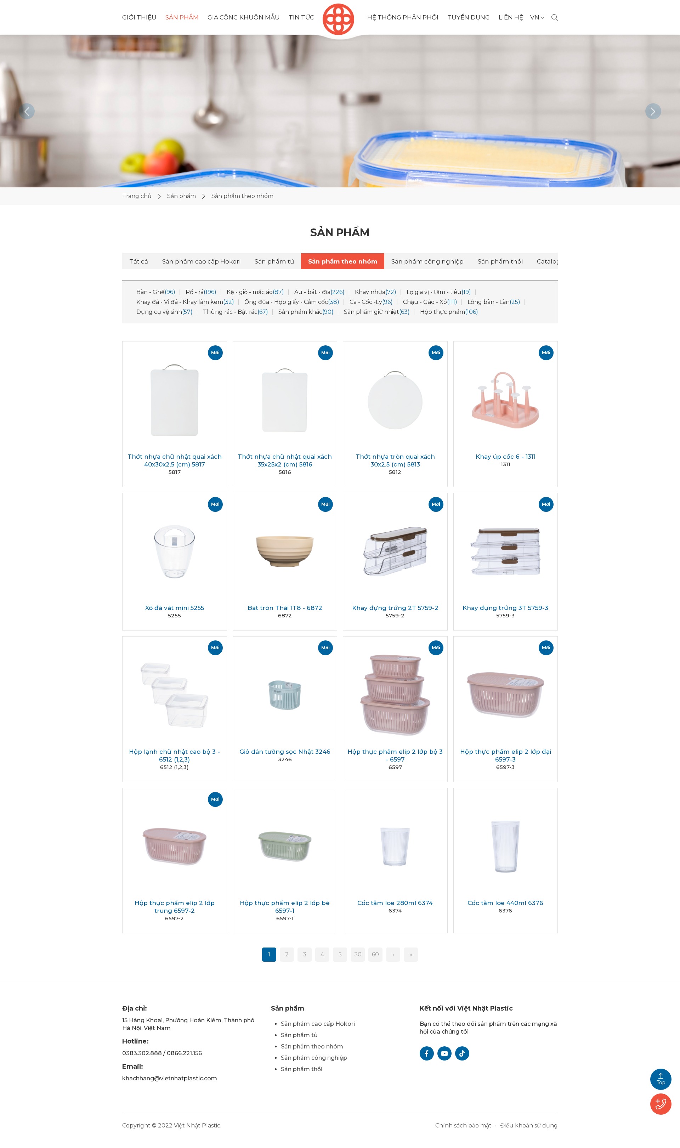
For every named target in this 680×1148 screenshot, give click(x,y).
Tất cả (138, 261)
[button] (27, 111)
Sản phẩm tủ (274, 261)
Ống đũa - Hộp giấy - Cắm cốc (291, 302)
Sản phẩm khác (306, 312)
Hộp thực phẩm (449, 312)
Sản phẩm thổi (500, 261)
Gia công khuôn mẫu (244, 17)
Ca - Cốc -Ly (371, 302)
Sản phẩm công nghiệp (427, 261)
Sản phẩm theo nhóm (342, 261)
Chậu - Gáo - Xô (430, 302)
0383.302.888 (142, 1053)
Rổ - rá (201, 292)
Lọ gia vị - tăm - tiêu (439, 292)
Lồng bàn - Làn (494, 302)
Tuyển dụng (468, 17)
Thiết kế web (308, 1125)
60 (375, 954)
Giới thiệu (139, 17)
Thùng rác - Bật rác (235, 312)
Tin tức (301, 18)
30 (358, 954)
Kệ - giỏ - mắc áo (255, 292)
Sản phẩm (182, 18)
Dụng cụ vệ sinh (164, 312)
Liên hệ (511, 17)
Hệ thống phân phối (402, 18)
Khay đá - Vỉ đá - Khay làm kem (185, 302)
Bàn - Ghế (155, 292)
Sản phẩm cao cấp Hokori (201, 261)
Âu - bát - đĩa (319, 292)
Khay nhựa (375, 292)
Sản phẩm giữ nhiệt (377, 312)
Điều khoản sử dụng (529, 1125)
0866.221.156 (184, 1053)
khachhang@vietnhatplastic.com (169, 1078)
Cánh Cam (352, 1125)
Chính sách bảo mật (463, 1125)
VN (534, 18)
